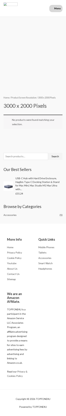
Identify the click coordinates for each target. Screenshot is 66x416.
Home (7, 97)
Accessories (10, 214)
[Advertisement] (33, 51)
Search (55, 156)
